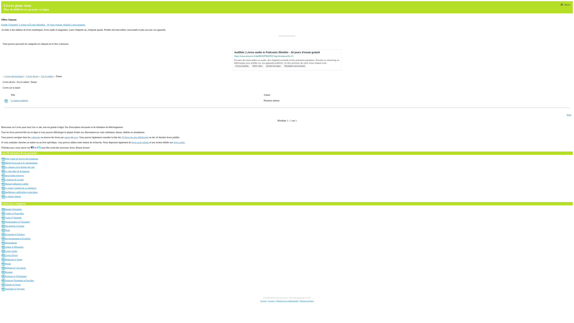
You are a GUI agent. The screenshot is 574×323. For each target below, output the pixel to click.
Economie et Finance (15, 234)
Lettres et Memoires (14, 247)
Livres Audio (11, 251)
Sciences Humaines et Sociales (19, 280)
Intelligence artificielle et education (21, 192)
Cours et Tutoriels (13, 217)
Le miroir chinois (13, 196)
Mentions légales (307, 301)
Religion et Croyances (15, 268)
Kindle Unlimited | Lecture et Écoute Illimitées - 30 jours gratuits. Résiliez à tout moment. (43, 24)
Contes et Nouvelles (14, 213)
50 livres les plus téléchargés (135, 137)
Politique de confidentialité (287, 301)
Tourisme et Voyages (15, 289)
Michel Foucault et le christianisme (21, 163)
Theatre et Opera (13, 284)
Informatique (11, 243)
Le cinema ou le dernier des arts (20, 167)
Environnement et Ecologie (17, 238)
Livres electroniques (14, 76)
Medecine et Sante (13, 259)
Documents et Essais (14, 226)
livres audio (179, 142)
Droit (7, 230)
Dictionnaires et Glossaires (17, 222)
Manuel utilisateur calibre (17, 184)
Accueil (263, 301)
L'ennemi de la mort (14, 179)
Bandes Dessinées (13, 209)
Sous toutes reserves (14, 175)
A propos (271, 301)
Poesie (8, 263)
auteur (67, 137)
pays (76, 137)
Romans (9, 272)
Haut (569, 115)
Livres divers (32, 76)
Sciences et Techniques (16, 276)
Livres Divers (11, 255)
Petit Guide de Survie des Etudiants (21, 158)
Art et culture (47, 76)
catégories (35, 137)
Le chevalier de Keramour (17, 171)
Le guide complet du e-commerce (20, 188)
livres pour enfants (140, 142)
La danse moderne (19, 100)
